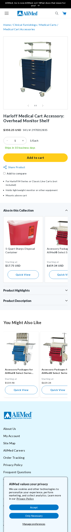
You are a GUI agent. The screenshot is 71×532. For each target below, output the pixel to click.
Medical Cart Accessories (19, 29)
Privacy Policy (25, 498)
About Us (9, 428)
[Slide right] (42, 105)
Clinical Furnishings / (26, 24)
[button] (6, 13)
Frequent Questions (17, 472)
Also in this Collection (18, 210)
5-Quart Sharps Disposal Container (20, 250)
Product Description (17, 301)
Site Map (9, 443)
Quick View (23, 274)
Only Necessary (34, 515)
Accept (34, 507)
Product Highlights (16, 290)
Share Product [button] (16, 167)
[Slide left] (28, 105)
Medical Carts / (48, 24)
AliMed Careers (14, 450)
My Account (11, 436)
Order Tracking (13, 457)
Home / (8, 24)
